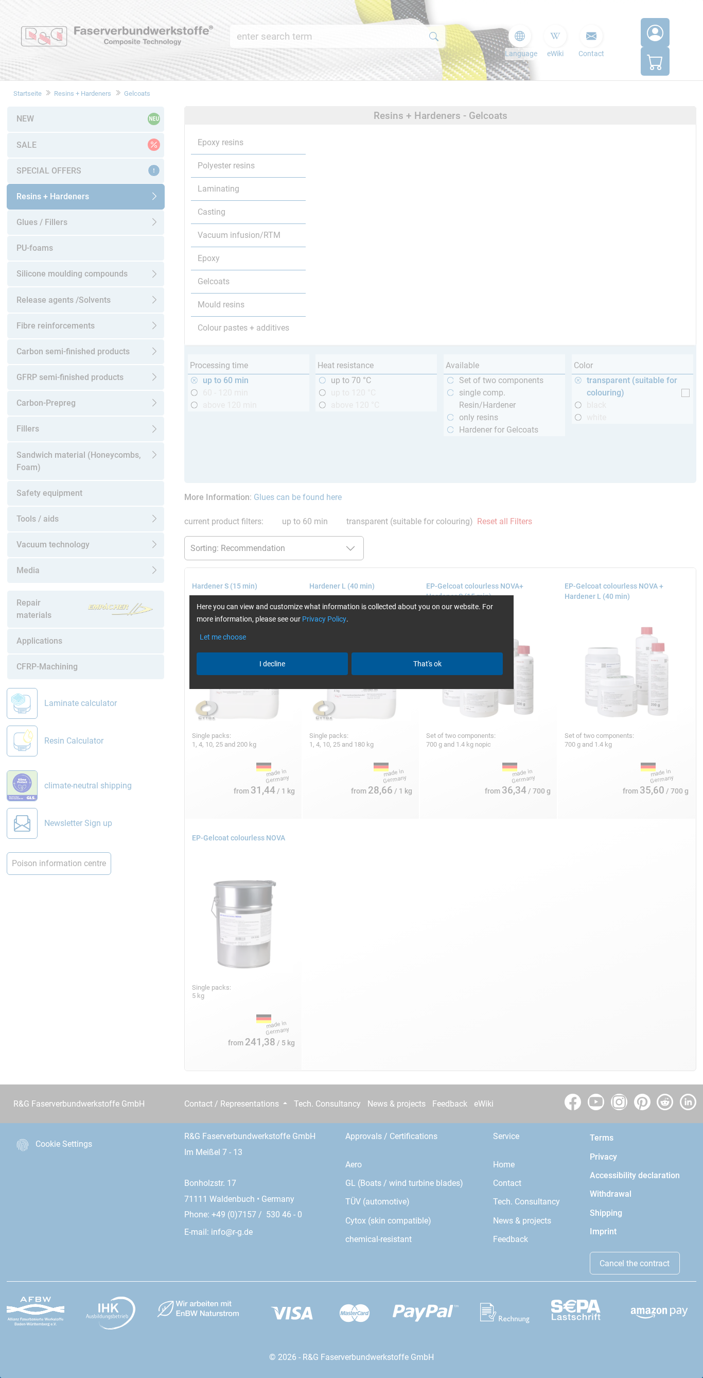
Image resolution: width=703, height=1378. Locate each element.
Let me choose (223, 637)
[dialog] (351, 689)
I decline (272, 664)
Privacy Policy (324, 619)
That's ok (427, 664)
